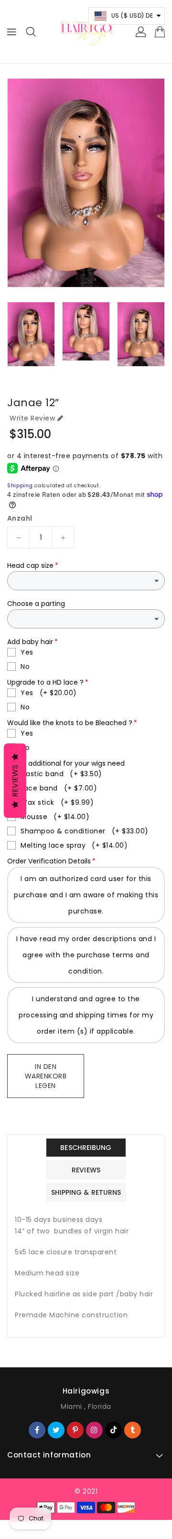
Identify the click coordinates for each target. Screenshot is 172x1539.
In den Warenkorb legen (46, 1076)
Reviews (15, 781)
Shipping (20, 485)
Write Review (32, 418)
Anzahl (19, 518)
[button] (126, 16)
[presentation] (10, 344)
